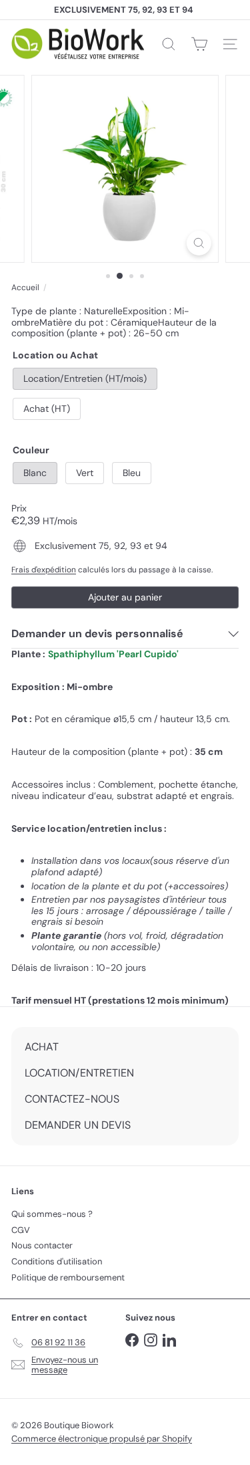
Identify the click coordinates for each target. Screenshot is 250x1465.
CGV (20, 1230)
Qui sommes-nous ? (52, 1214)
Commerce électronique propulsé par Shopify (101, 1438)
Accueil (25, 287)
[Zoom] (199, 243)
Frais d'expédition (43, 569)
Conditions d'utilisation (56, 1261)
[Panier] (199, 44)
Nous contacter (42, 1245)
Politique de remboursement (68, 1277)
